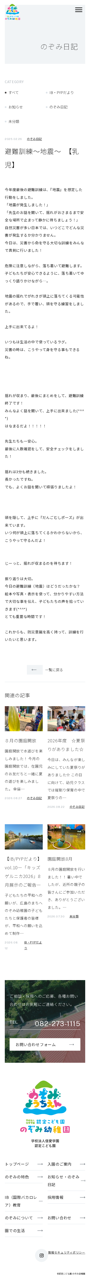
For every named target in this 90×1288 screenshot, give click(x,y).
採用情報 (56, 1197)
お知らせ (15, 106)
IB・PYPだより (61, 92)
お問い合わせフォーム (36, 1044)
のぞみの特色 (17, 1177)
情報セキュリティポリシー (66, 1252)
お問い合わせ (60, 1218)
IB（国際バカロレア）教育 (21, 1201)
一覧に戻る (54, 669)
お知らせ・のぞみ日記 (64, 1180)
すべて (13, 92)
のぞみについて (19, 1218)
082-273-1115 (57, 1023)
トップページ (17, 1164)
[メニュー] (78, 10)
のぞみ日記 (58, 106)
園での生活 (15, 1230)
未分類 (13, 121)
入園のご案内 (60, 1164)
